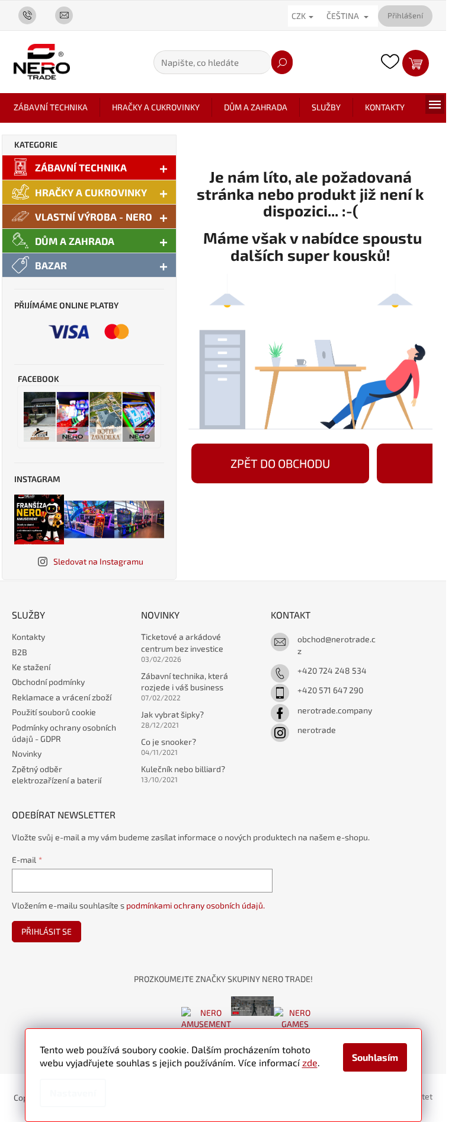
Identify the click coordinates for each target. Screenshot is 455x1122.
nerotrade (316, 730)
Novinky (26, 753)
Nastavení (73, 1092)
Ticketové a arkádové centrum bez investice (182, 642)
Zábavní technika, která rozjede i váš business (184, 681)
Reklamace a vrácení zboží (61, 697)
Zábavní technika (81, 167)
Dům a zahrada (74, 241)
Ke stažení (31, 667)
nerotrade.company (334, 710)
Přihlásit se (46, 931)
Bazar (51, 265)
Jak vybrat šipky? (172, 714)
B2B (19, 652)
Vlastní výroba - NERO (93, 216)
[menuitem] (51, 107)
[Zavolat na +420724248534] (32, 15)
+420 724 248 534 (332, 670)
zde (310, 1062)
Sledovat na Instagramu (98, 561)
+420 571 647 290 (330, 690)
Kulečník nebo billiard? (183, 769)
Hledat (282, 62)
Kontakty (28, 637)
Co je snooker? (168, 742)
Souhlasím (375, 1057)
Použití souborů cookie (54, 712)
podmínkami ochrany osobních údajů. (195, 905)
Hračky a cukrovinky (91, 192)
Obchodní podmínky (48, 682)
